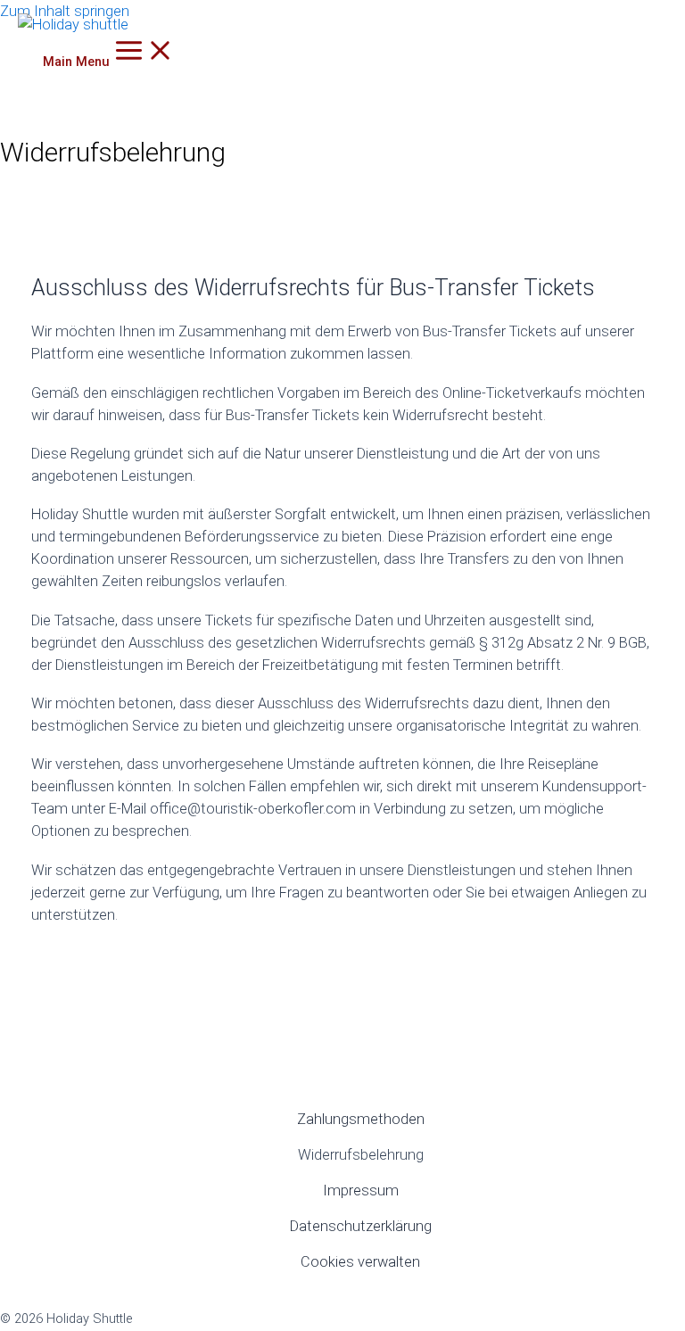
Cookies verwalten (360, 1261)
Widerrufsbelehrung (361, 1154)
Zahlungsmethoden (361, 1119)
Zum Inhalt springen (64, 11)
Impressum (361, 1190)
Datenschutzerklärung (361, 1226)
